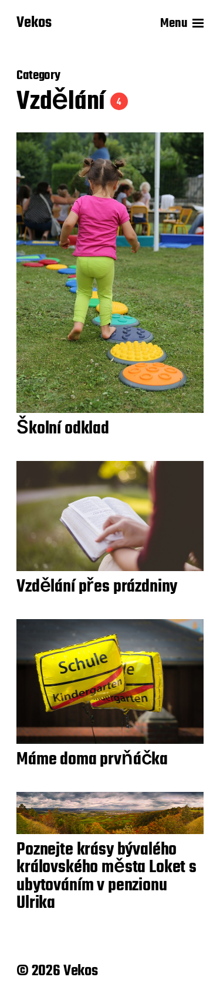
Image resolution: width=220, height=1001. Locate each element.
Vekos (34, 23)
